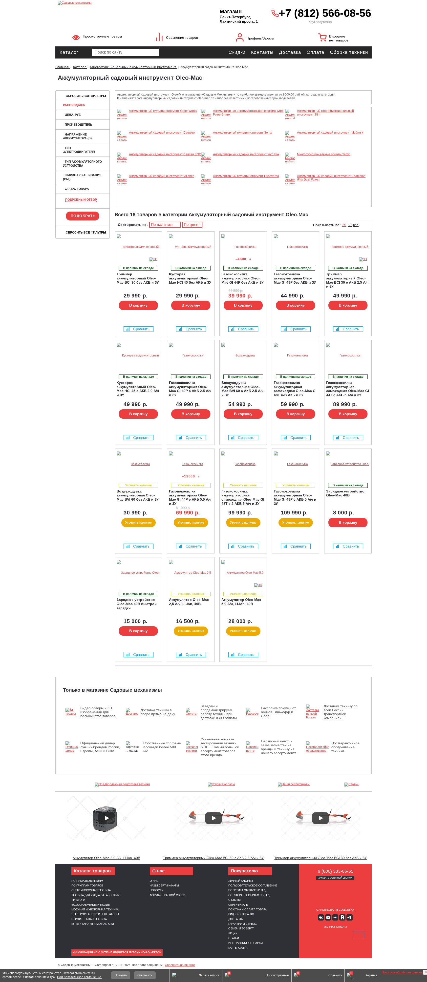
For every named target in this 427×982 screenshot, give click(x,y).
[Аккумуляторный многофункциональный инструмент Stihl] (290, 125)
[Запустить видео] (106, 818)
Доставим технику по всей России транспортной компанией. (341, 712)
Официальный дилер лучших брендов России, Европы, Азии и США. (100, 747)
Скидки (237, 52)
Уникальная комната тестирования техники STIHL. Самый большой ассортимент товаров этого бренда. (220, 747)
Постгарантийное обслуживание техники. (345, 747)
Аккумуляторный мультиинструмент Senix (242, 132)
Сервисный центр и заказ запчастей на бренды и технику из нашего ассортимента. (279, 747)
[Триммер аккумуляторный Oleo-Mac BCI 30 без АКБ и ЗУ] (138, 247)
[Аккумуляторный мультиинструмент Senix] (206, 143)
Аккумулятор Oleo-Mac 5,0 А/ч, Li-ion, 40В (106, 858)
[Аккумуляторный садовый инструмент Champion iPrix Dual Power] (290, 201)
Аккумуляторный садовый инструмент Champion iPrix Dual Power (331, 177)
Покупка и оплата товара (247, 909)
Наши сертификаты (164, 885)
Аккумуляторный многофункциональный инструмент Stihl (325, 112)
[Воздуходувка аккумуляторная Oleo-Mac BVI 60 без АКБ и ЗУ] (138, 464)
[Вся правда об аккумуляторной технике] (404, 956)
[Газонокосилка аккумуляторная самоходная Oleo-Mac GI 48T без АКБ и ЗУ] (295, 355)
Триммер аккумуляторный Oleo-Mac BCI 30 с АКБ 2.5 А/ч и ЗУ (213, 858)
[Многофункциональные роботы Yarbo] (290, 165)
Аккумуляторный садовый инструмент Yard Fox (246, 154)
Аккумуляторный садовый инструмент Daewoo (162, 132)
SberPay (358, 935)
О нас (154, 880)
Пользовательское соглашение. (79, 977)
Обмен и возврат (241, 928)
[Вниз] (404, 34)
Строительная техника (89, 919)
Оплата (315, 52)
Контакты (262, 52)
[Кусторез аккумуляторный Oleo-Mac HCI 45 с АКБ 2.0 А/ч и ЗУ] (138, 355)
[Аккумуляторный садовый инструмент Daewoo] (122, 147)
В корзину (138, 305)
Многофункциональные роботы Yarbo (323, 154)
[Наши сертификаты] (294, 784)
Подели (341, 935)
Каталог (69, 52)
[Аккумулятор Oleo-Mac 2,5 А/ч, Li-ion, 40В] (191, 573)
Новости (157, 890)
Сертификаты (238, 904)
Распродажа (74, 105)
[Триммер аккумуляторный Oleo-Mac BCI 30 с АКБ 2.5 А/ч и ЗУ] (348, 247)
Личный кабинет (240, 880)
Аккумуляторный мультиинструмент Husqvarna (246, 176)
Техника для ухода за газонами (95, 895)
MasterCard (323, 935)
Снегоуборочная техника (91, 890)
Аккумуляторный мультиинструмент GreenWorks (163, 111)
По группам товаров (87, 885)
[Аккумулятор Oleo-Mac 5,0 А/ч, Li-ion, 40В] (243, 573)
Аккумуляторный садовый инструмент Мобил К (330, 132)
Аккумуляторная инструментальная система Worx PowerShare (248, 112)
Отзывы (234, 899)
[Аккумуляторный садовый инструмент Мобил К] (290, 151)
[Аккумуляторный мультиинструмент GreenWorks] (122, 122)
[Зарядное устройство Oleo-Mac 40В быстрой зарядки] (138, 573)
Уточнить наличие (138, 522)
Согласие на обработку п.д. (249, 895)
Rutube (342, 917)
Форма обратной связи (167, 895)
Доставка (290, 52)
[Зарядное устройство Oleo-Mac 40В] (348, 464)
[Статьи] (351, 784)
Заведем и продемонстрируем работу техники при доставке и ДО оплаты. (219, 712)
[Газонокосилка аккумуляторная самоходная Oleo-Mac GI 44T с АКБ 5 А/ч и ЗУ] (348, 355)
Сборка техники (349, 52)
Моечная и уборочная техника (95, 909)
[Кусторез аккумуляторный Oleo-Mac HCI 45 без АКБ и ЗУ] (191, 247)
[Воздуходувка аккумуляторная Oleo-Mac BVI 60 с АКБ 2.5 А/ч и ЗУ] (243, 355)
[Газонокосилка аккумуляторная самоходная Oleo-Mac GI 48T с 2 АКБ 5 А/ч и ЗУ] (243, 464)
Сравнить (141, 329)
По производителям (87, 880)
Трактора (78, 899)
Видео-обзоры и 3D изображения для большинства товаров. (98, 712)
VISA (311, 935)
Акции (232, 933)
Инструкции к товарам (245, 943)
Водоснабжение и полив (90, 904)
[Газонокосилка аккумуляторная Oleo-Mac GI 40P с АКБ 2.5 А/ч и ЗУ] (191, 355)
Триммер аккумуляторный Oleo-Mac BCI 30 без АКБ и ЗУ (320, 858)
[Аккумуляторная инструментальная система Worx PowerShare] (206, 129)
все (356, 225)
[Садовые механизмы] (128, 2)
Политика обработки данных (402, 972)
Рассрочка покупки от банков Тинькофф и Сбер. (278, 712)
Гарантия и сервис (242, 923)
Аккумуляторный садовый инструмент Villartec (161, 176)
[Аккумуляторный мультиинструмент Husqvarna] (206, 187)
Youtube (328, 917)
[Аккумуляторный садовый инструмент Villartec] (122, 190)
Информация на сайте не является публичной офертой (117, 952)
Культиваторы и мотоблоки (92, 923)
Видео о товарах (241, 914)
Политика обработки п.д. (247, 890)
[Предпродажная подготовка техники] (122, 784)
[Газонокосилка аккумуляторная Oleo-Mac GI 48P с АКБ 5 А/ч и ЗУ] (295, 464)
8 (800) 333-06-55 (335, 871)
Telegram (349, 917)
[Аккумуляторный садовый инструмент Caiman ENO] (122, 172)
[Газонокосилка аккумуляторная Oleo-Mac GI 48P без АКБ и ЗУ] (295, 247)
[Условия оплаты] (221, 784)
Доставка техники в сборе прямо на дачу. (158, 712)
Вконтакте (321, 917)
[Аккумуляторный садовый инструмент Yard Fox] (206, 172)
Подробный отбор (81, 199)
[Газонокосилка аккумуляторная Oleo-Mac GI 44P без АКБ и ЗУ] (243, 247)
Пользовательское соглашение (252, 885)
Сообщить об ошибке (180, 965)
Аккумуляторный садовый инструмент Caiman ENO (165, 154)
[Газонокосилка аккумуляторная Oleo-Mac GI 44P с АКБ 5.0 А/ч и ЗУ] (191, 464)
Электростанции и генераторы (95, 914)
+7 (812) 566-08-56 (324, 13)
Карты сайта (237, 947)
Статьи (233, 938)
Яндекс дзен (335, 917)
